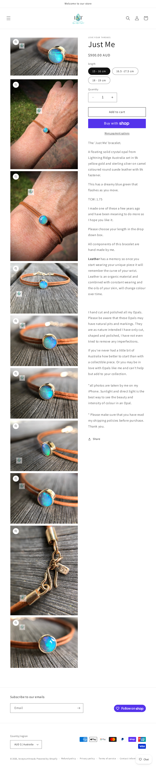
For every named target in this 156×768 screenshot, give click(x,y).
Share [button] (96, 439)
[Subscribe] (78, 708)
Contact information (131, 758)
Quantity (93, 89)
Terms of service (107, 758)
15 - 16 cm (99, 71)
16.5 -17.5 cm (125, 71)
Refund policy (68, 758)
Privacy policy (87, 758)
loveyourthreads (27, 758)
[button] (8, 18)
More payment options (117, 133)
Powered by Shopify (47, 758)
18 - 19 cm (99, 80)
